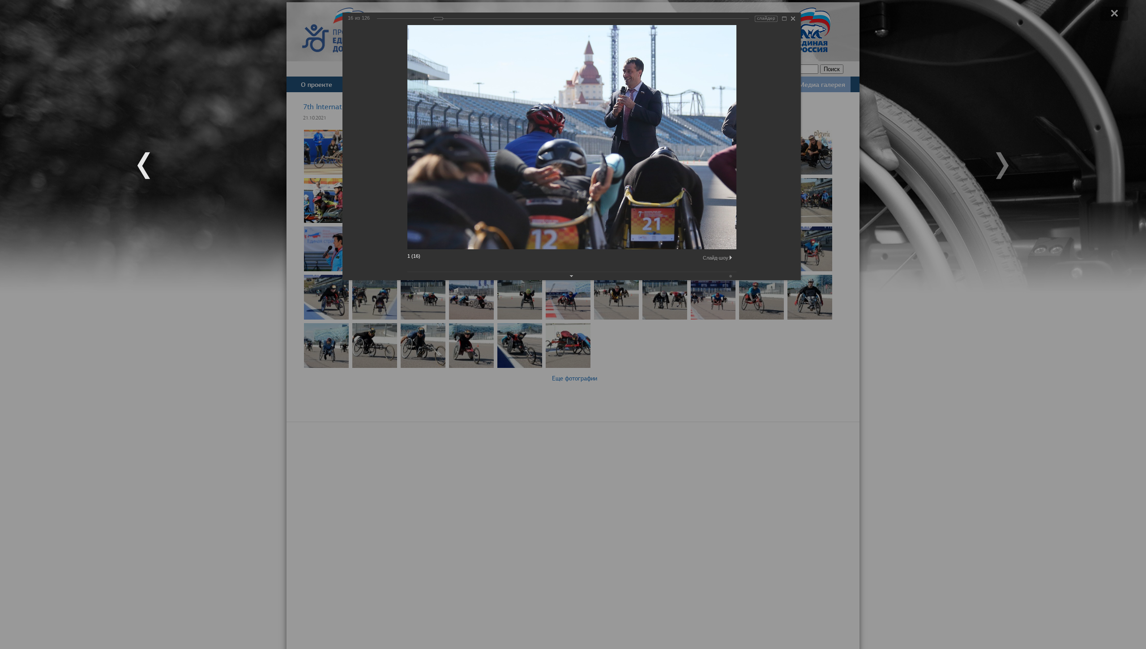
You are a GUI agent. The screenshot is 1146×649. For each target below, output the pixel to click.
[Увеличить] (784, 18)
